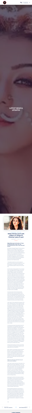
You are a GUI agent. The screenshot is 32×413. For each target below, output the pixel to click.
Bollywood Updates (13, 232)
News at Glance (19, 232)
